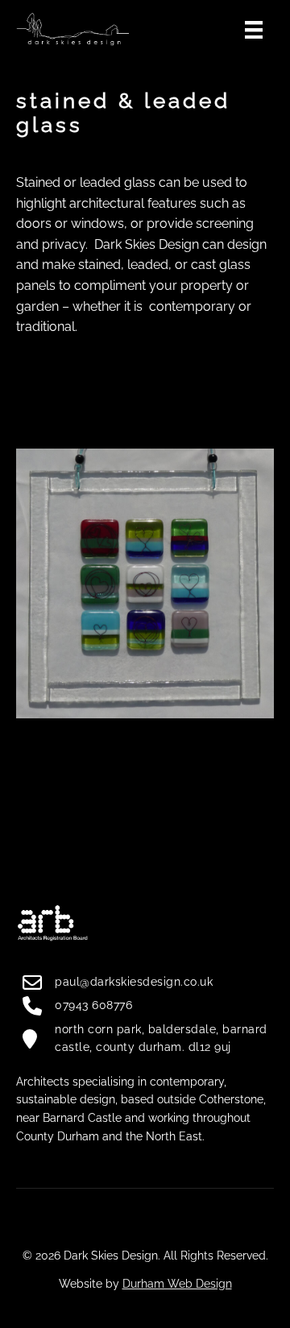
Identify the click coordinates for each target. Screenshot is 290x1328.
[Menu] (254, 28)
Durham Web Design (177, 1283)
